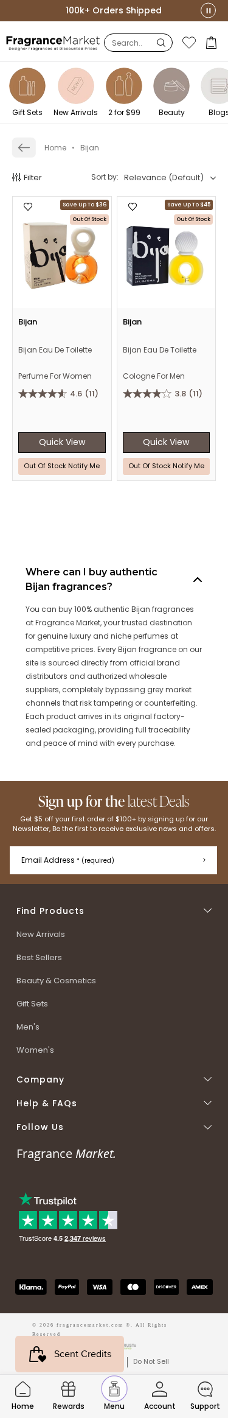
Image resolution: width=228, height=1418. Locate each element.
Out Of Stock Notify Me (62, 466)
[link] (24, 148)
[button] (212, 43)
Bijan (89, 147)
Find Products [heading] (50, 911)
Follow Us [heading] (40, 1127)
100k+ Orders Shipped (114, 10)
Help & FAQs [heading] (46, 1103)
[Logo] (53, 42)
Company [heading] (40, 1080)
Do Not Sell (151, 1361)
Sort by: (105, 177)
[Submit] (204, 860)
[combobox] (170, 178)
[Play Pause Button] (208, 10)
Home (55, 147)
